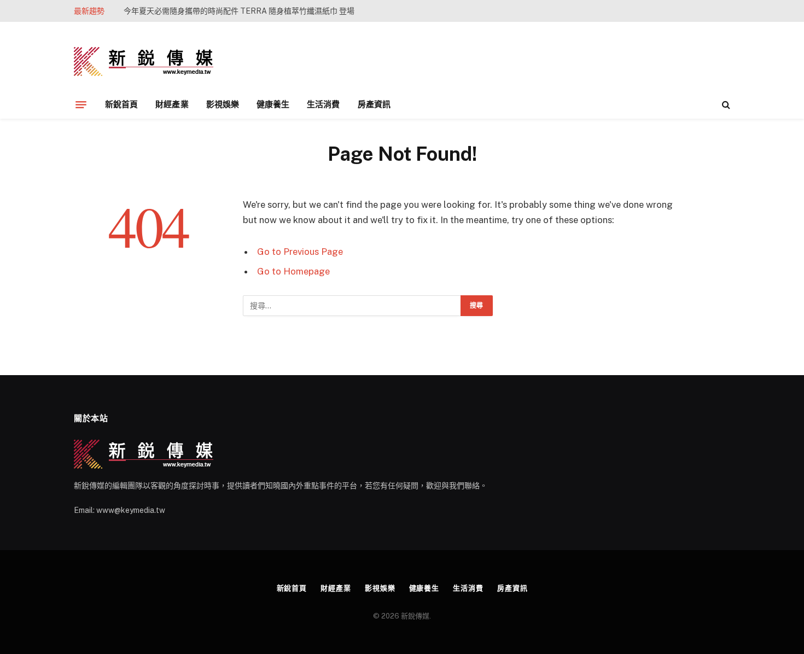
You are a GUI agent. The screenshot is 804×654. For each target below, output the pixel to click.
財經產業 (171, 104)
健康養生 (273, 104)
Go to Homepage (293, 271)
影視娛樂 (222, 104)
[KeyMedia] (143, 61)
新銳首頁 (121, 104)
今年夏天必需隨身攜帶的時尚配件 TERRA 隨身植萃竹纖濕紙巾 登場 (239, 11)
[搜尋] (725, 104)
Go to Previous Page (300, 251)
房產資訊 (374, 104)
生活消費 (323, 104)
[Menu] (80, 104)
